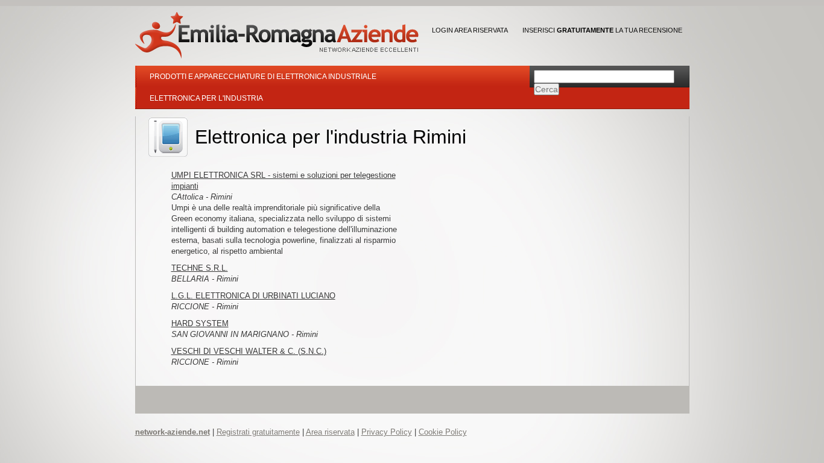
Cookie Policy (443, 431)
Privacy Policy (386, 431)
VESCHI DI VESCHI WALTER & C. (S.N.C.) (248, 351)
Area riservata (330, 431)
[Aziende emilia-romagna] (277, 35)
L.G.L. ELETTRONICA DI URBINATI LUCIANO (253, 295)
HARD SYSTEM (200, 323)
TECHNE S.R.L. (199, 267)
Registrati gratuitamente (258, 431)
